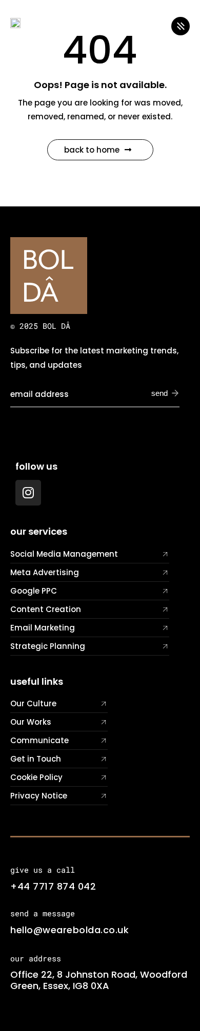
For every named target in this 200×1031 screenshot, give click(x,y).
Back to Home (91, 149)
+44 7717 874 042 (53, 886)
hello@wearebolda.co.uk (69, 929)
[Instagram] (28, 493)
